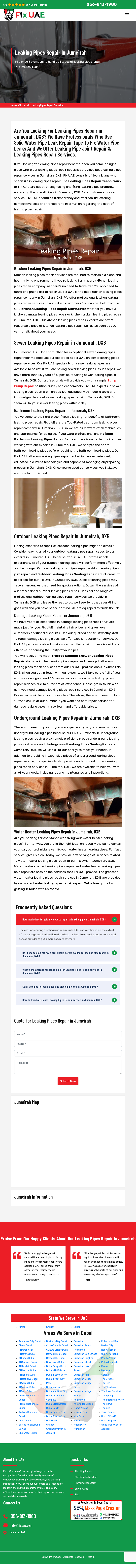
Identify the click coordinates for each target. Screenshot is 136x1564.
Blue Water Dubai (28, 1433)
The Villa (105, 1408)
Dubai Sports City (55, 1412)
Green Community (56, 1429)
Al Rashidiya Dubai (28, 1379)
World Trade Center (111, 1424)
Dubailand (51, 1420)
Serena (105, 1374)
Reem (104, 1366)
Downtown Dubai (55, 1362)
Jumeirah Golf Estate (85, 1354)
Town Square (108, 1412)
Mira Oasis (79, 1416)
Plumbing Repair (83, 1471)
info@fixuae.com (21, 1525)
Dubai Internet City (56, 1374)
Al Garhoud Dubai (28, 1362)
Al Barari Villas (26, 1349)
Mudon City (80, 1424)
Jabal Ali (50, 1433)
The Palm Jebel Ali (111, 1391)
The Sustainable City (112, 1399)
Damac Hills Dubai (55, 1358)
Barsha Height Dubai (29, 1424)
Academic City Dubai (30, 1341)
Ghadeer (50, 1424)
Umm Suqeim (108, 1420)
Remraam (106, 1370)
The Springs (107, 1395)
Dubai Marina (53, 1387)
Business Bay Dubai (56, 1341)
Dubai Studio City (55, 1416)
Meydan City (80, 1412)
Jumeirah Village (83, 1379)
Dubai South (52, 1408)
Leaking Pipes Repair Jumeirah (48, 105)
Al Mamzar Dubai (27, 1370)
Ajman (22, 1327)
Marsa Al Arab (81, 1408)
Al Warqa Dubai (26, 1383)
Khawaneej (79, 1399)
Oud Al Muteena (109, 1354)
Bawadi (23, 1429)
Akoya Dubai (25, 1345)
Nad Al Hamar (108, 1349)
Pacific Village (108, 1358)
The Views (106, 1404)
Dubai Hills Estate (55, 1370)
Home (14, 105)
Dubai (77, 1327)
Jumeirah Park (81, 1374)
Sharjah (50, 1327)
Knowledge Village (83, 1404)
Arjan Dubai (25, 1420)
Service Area (81, 1488)
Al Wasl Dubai (26, 1391)
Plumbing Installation (86, 1477)
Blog (77, 1494)
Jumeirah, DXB (17, 1532)
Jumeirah (24, 105)
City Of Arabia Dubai (57, 1345)
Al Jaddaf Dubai (27, 1366)
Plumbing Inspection (85, 1483)
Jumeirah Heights (83, 1358)
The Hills (105, 1383)
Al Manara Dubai (27, 1374)
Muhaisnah (79, 1429)
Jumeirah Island (82, 1362)
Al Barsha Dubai (27, 1354)
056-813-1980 (23, 1516)
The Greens (107, 1379)
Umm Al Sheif (108, 1416)
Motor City (79, 1420)
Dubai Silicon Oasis (56, 1404)
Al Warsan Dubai (27, 1387)
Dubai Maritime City (56, 1391)
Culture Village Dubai (57, 1349)
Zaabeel (105, 1429)
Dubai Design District (57, 1366)
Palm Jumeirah (109, 1362)
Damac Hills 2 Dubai (56, 1354)
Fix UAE (91, 1557)
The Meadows (108, 1387)
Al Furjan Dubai (26, 1358)
